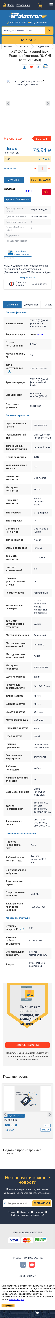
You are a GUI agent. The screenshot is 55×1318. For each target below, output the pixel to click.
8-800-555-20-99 (17, 22)
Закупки (24, 1212)
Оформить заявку (27, 1045)
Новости (39, 1212)
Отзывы (49, 304)
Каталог (27, 39)
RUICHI (29, 191)
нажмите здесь (16, 1299)
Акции (11, 1212)
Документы (31, 304)
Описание (12, 304)
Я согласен (8, 1306)
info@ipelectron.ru (39, 22)
